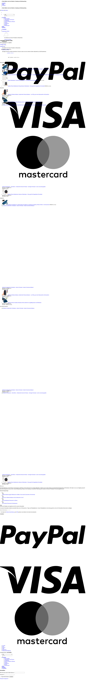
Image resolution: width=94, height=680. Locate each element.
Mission (3, 27)
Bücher (5, 24)
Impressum (4, 649)
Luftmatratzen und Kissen (9, 19)
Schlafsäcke (6, 20)
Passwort (2, 674)
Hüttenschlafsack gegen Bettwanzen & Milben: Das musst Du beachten (16, 494)
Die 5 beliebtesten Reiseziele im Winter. (10, 500)
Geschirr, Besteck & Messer (9, 21)
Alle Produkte (7, 18)
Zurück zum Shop (7, 39)
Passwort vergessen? (4, 678)
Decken (5, 22)
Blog (3, 26)
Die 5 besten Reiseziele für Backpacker (9, 503)
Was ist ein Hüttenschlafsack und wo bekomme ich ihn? (13, 497)
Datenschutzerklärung (10, 512)
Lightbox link (2, 46)
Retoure (3, 5)
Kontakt (3, 3)
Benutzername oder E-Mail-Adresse (7, 672)
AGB (17, 512)
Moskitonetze (6, 25)
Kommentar (32, 494)
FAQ (3, 4)
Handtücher (6, 23)
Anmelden (11, 676)
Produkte (4, 17)
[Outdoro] (4, 10)
